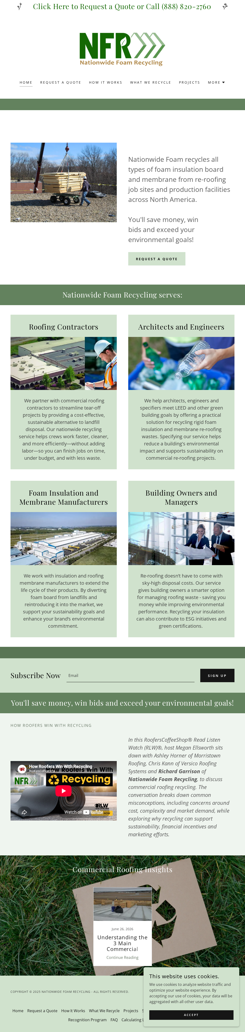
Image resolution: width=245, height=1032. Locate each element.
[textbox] (131, 675)
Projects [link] (189, 82)
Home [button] (17, 1010)
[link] (122, 49)
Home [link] (26, 82)
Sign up (217, 675)
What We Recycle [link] (150, 82)
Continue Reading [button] (122, 957)
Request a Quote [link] (60, 82)
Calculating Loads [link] (137, 1019)
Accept (191, 1015)
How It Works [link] (105, 82)
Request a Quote (157, 259)
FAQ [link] (114, 1019)
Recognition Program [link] (87, 1019)
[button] (216, 82)
